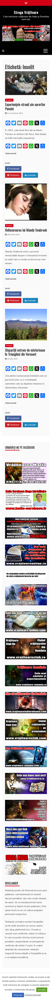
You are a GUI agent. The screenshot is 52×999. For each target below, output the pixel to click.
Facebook (14, 168)
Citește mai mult (10, 153)
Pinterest (14, 175)
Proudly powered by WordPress (21, 988)
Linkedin (31, 175)
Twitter (31, 168)
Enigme (9, 100)
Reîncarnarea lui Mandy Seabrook (26, 230)
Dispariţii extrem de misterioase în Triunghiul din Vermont (25, 352)
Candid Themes (35, 992)
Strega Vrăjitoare (26, 12)
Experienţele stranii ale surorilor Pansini (25, 106)
